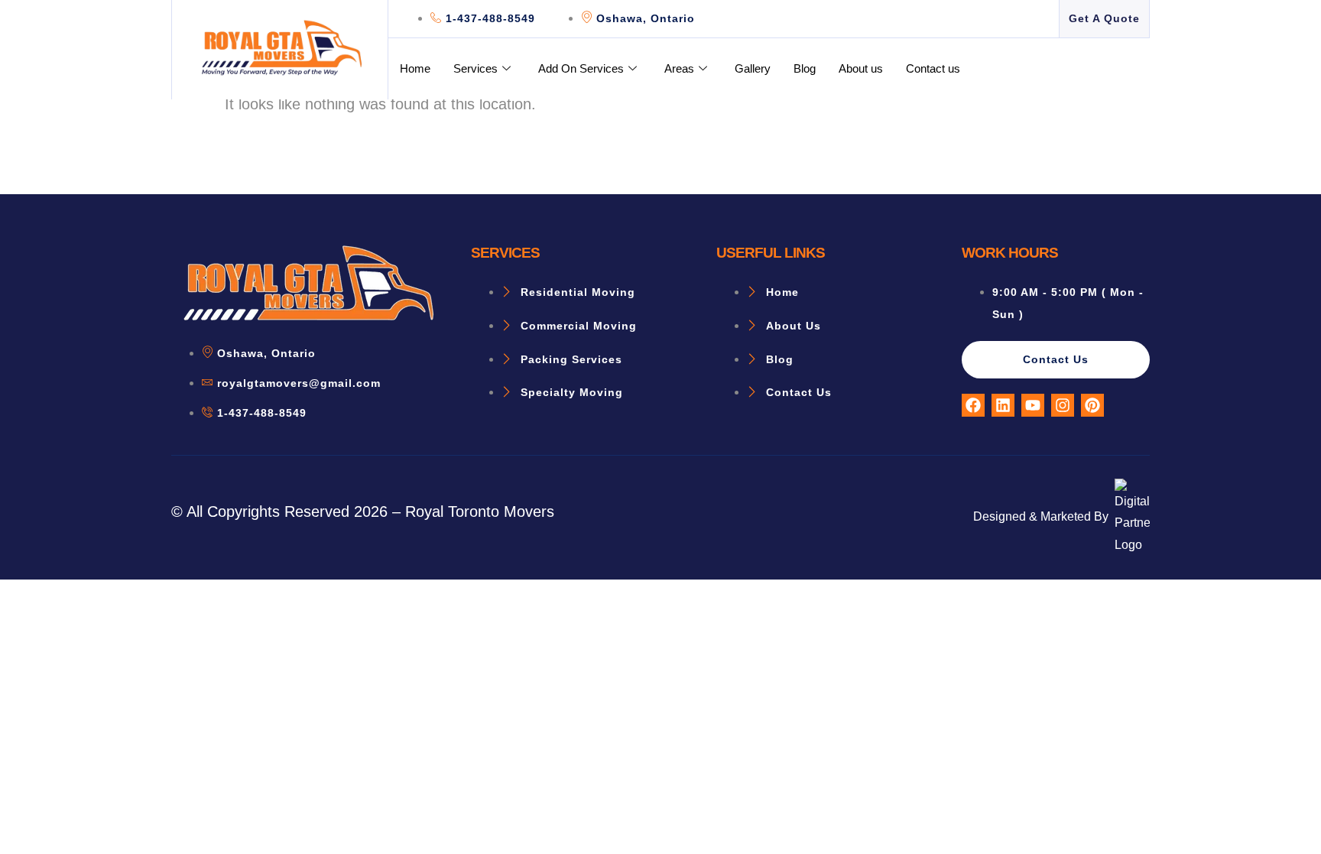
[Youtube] (1032, 405)
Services (475, 68)
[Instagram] (1062, 405)
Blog (805, 68)
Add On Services (581, 68)
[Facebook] (973, 405)
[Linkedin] (1003, 405)
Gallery (753, 68)
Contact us (933, 68)
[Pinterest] (1092, 405)
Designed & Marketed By (1040, 516)
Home (415, 68)
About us (861, 68)
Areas (679, 68)
